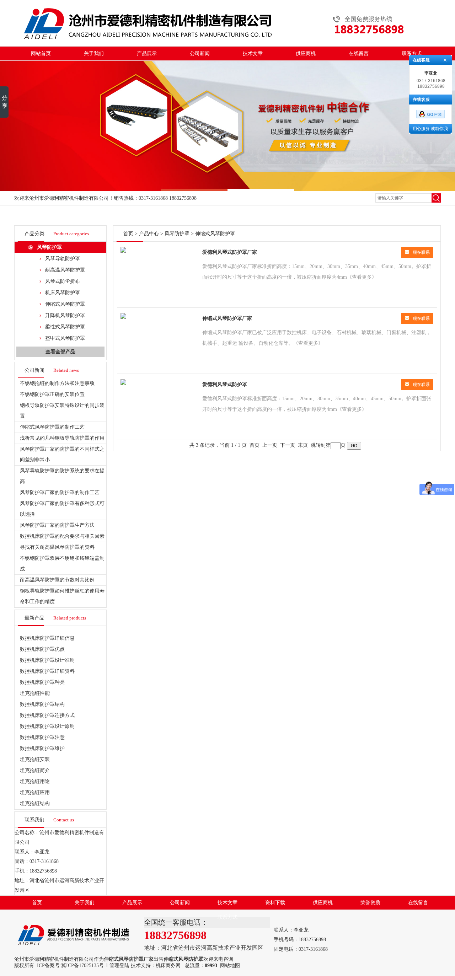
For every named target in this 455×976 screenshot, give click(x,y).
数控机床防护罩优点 (42, 649)
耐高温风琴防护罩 (65, 270)
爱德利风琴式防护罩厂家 (229, 252)
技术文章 (253, 53)
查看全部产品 (60, 351)
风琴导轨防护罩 (62, 258)
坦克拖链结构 (35, 803)
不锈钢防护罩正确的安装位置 (52, 394)
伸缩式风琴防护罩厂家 (227, 318)
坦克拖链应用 (35, 792)
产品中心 (149, 233)
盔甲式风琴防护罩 (65, 338)
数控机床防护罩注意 (42, 737)
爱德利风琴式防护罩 (224, 384)
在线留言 (359, 53)
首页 (128, 233)
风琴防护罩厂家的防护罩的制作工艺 (60, 492)
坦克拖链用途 (35, 781)
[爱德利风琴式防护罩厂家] (123, 251)
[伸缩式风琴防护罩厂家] (123, 317)
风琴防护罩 (49, 247)
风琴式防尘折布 (62, 281)
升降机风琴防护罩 (65, 315)
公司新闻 (200, 53)
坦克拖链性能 (35, 693)
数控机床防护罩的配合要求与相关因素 (62, 536)
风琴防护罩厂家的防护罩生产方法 (57, 525)
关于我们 (94, 53)
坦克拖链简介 (35, 770)
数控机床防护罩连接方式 (47, 715)
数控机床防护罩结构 (42, 704)
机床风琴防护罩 (62, 292)
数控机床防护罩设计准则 (47, 660)
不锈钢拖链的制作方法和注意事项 (57, 383)
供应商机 (306, 53)
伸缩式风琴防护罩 (65, 304)
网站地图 (230, 965)
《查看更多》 (362, 277)
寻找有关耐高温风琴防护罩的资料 (57, 547)
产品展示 (147, 53)
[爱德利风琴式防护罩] (123, 383)
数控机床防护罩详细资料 (47, 671)
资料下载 (275, 902)
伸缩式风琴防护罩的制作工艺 (52, 427)
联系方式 (412, 53)
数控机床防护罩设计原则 (47, 726)
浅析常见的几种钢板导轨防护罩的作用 (62, 438)
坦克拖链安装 (35, 759)
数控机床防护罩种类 (42, 682)
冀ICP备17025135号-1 (84, 965)
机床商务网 (168, 965)
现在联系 (421, 252)
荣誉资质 (370, 902)
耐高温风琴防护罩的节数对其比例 (57, 580)
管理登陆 (119, 965)
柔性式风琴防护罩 (65, 326)
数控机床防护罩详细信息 (47, 638)
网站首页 (41, 53)
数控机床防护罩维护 (42, 748)
